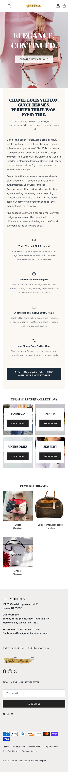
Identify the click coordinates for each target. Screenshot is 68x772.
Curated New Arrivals (34, 59)
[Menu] (3, 6)
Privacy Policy (19, 747)
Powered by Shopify (37, 761)
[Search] (11, 6)
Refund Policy (34, 747)
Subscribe (33, 704)
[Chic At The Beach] (34, 6)
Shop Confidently (10, 751)
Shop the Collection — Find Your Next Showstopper (34, 373)
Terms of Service (29, 751)
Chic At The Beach (18, 761)
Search (6, 747)
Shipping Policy (51, 747)
